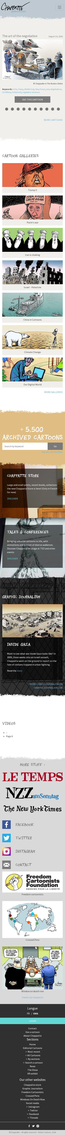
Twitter (34, 1110)
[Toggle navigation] (59, 7)
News (32, 1066)
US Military (6, 92)
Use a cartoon (32, 1032)
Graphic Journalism (32, 1088)
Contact (32, 1028)
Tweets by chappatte (32, 997)
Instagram (33, 1106)
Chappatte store (32, 1084)
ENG (35, 1013)
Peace (42, 89)
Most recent (34, 1051)
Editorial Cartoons (32, 1047)
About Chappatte (33, 1035)
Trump (20, 89)
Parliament (16, 92)
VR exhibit (32, 1073)
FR (28, 1013)
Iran (47, 89)
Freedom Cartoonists (32, 1092)
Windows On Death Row (32, 1099)
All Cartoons (33, 1055)
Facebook (34, 1114)
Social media (32, 1103)
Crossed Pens (32, 1095)
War (37, 89)
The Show (33, 1069)
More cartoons (53, 119)
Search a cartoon (34, 1062)
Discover (12, 498)
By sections (34, 1058)
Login (32, 1020)
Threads (34, 1117)
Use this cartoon (32, 99)
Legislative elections (31, 92)
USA (15, 89)
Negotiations (55, 89)
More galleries (53, 392)
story (19, 670)
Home (32, 1044)
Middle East (29, 89)
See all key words (52, 452)
